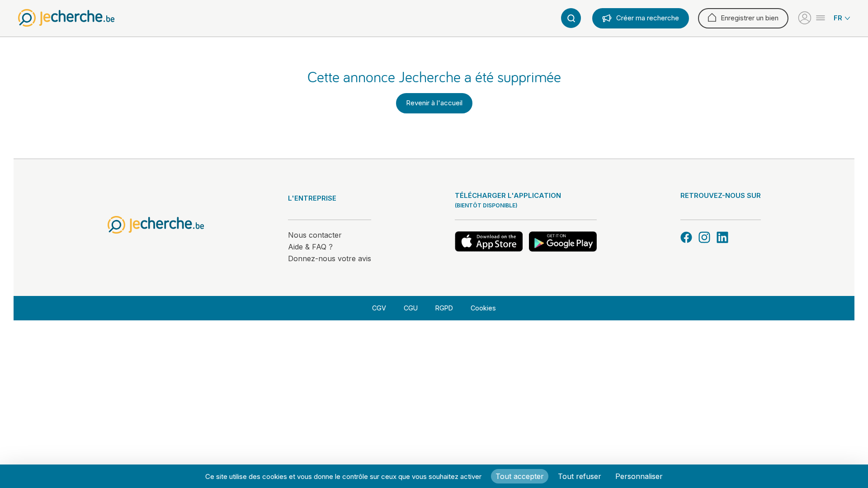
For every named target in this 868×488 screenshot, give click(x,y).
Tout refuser (579, 476)
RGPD (444, 308)
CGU (411, 308)
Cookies (483, 308)
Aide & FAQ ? (310, 246)
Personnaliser (639, 476)
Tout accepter (519, 476)
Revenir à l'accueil (434, 103)
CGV (379, 308)
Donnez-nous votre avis (329, 258)
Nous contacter (315, 234)
